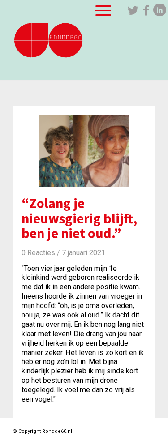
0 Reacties (38, 252)
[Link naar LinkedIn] (160, 10)
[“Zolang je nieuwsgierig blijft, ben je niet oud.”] (84, 146)
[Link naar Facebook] (146, 10)
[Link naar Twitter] (133, 10)
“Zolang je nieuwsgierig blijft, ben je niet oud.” (79, 218)
